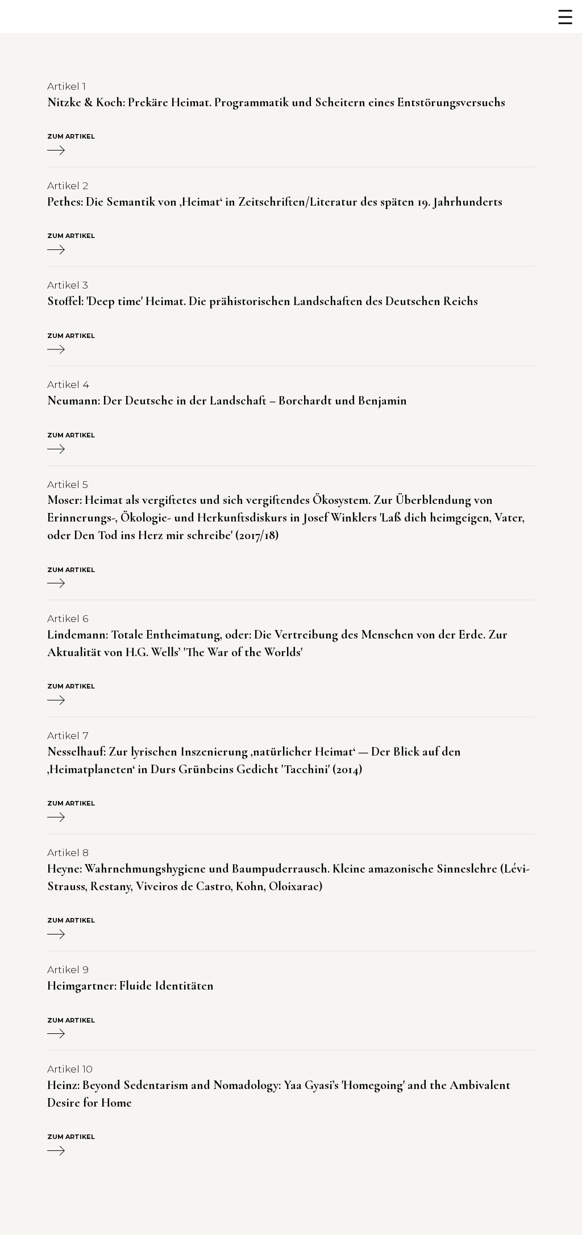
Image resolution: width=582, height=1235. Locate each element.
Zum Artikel (71, 136)
